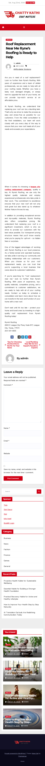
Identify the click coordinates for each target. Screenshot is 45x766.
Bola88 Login (9, 523)
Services (9, 39)
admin (18, 63)
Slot (5, 514)
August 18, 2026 (14, 654)
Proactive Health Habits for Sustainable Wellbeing (21, 649)
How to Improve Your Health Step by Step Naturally (18, 722)
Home (22, 761)
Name (7, 428)
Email (6, 441)
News (6, 544)
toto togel (7, 519)
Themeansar (22, 756)
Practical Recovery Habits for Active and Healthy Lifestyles (20, 698)
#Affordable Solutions (22, 69)
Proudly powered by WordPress (15, 753)
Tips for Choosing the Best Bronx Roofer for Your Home (14, 345)
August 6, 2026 (13, 726)
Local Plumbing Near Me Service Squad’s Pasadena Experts (30, 345)
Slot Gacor (8, 509)
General (7, 566)
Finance (7, 555)
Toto (5, 505)
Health (8, 644)
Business (7, 538)
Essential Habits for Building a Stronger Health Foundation (21, 674)
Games (6, 561)
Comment (8, 385)
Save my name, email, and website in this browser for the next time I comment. (20, 471)
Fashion (7, 549)
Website (7, 453)
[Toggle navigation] (24, 27)
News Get (35, 753)
